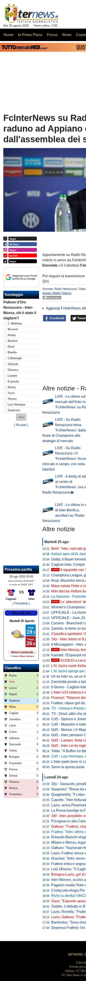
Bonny (12, 387)
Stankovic (14, 410)
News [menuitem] (66, 35)
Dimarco (13, 370)
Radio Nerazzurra (65, 289)
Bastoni (12, 340)
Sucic (11, 393)
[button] (21, 417)
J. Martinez (15, 323)
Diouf (11, 346)
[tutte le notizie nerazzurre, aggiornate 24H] (31, 14)
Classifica (13, 668)
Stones (12, 398)
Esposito (13, 381)
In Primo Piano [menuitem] (30, 35)
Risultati (21, 425)
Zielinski (13, 364)
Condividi (56, 318)
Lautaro (12, 375)
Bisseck (13, 329)
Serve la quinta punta (67, 767)
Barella (12, 352)
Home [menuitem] (8, 35)
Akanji (12, 335)
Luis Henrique (16, 404)
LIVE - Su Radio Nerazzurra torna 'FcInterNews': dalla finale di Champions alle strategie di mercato (64, 430)
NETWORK (75, 954)
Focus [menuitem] (52, 35)
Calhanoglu (15, 358)
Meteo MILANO (21, 613)
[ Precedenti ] (21, 603)
